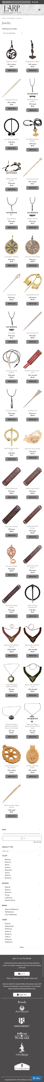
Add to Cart (32, 110)
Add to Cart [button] (11, 70)
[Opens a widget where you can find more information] (36, 1078)
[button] (39, 9)
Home (4, 18)
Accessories (11, 18)
